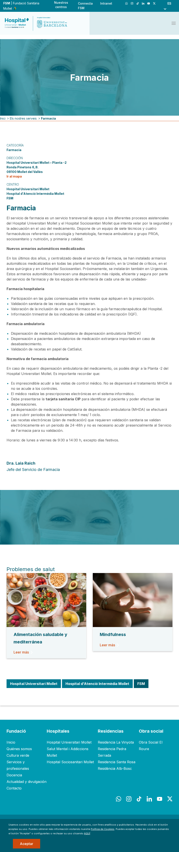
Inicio (11, 742)
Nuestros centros (61, 5)
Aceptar (26, 844)
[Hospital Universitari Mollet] (36, 23)
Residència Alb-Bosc (115, 768)
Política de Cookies (102, 829)
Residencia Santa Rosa (116, 762)
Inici (2, 118)
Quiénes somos (19, 749)
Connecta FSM (85, 6)
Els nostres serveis (23, 118)
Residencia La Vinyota (116, 742)
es (169, 3)
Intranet (106, 3)
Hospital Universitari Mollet (69, 742)
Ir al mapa (14, 176)
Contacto (14, 788)
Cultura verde (18, 755)
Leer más (21, 652)
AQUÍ (87, 833)
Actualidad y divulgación (26, 781)
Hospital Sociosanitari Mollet (70, 762)
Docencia (14, 775)
